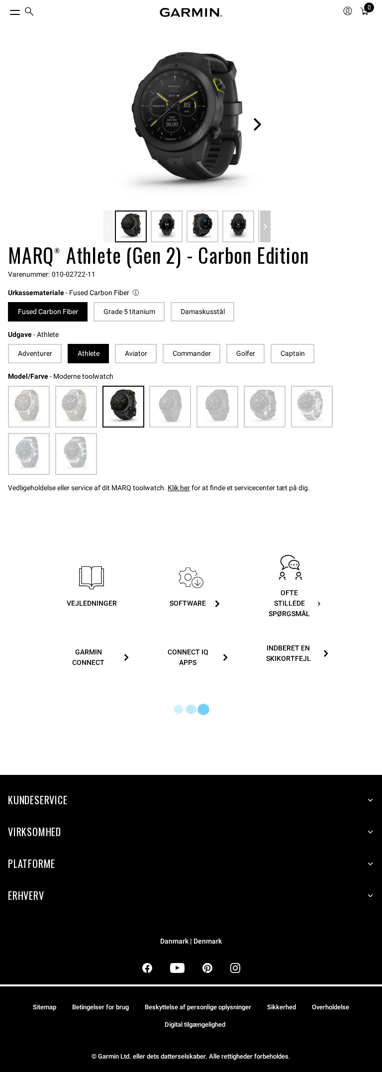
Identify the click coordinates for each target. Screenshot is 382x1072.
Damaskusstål (203, 312)
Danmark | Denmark (191, 941)
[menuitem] (29, 12)
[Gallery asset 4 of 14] (238, 226)
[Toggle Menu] (6, 10)
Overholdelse (330, 1007)
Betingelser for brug (100, 1007)
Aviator (136, 353)
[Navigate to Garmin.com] (191, 12)
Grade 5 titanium (129, 312)
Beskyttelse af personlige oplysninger (198, 1007)
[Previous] (108, 226)
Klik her (179, 488)
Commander (192, 353)
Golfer (245, 353)
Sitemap (44, 1007)
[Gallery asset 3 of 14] (202, 226)
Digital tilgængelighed (195, 1024)
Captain (293, 353)
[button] (74, 293)
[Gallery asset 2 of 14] (167, 226)
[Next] (257, 124)
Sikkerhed (281, 1007)
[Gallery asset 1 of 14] (187, 124)
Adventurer (35, 353)
